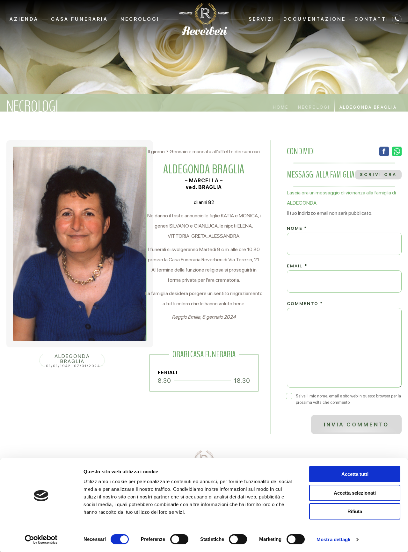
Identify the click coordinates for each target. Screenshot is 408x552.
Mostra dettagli (334, 539)
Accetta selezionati (355, 493)
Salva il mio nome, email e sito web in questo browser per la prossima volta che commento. (348, 399)
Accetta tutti (354, 474)
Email (297, 265)
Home (280, 107)
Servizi (262, 19)
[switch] (179, 539)
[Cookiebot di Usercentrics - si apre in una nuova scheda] (41, 539)
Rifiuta (354, 511)
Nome (297, 228)
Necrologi (139, 19)
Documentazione (314, 19)
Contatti (371, 19)
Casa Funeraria (79, 19)
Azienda (24, 19)
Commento (305, 303)
